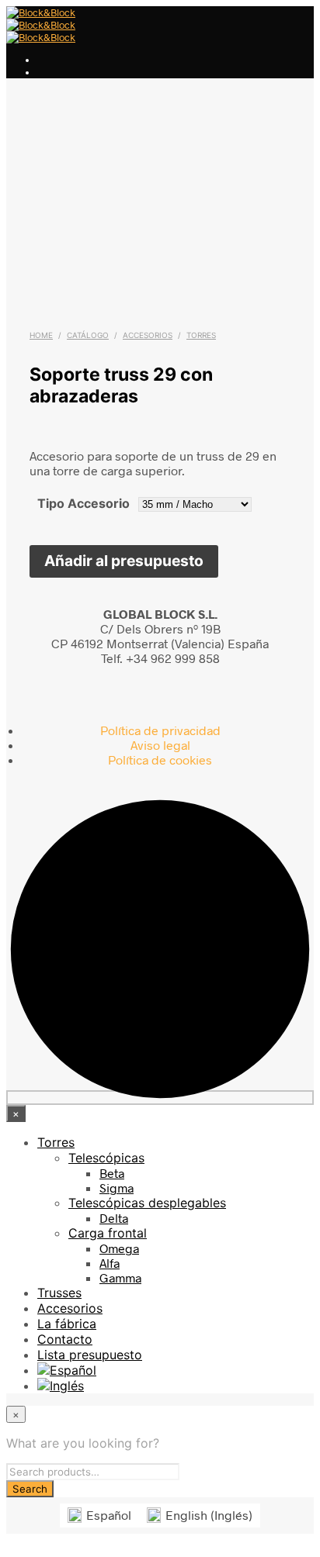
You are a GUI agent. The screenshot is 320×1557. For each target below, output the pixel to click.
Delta (113, 1217)
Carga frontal (107, 1233)
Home (41, 335)
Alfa (109, 1262)
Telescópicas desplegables (147, 1202)
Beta (111, 1172)
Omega (119, 1248)
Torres (201, 335)
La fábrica (66, 1323)
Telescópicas (106, 1157)
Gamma (120, 1277)
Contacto (64, 1339)
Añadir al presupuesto (123, 560)
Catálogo (88, 335)
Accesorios (147, 335)
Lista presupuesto (89, 1354)
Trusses (59, 1292)
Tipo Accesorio (83, 503)
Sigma (116, 1187)
